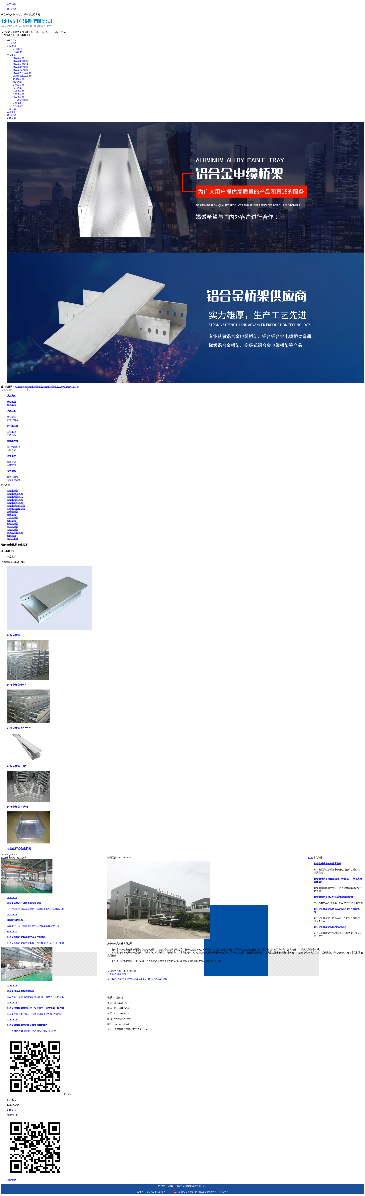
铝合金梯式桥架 (21, 70)
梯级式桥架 (18, 91)
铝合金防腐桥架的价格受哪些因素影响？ (334, 896)
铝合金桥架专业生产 (53, 386)
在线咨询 (111, 974)
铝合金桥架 (18, 58)
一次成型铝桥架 (21, 100)
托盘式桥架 (18, 94)
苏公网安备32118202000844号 (191, 1192)
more (3, 857)
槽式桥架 (17, 82)
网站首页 (11, 40)
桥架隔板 (17, 103)
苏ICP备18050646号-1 (156, 1192)
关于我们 (11, 3)
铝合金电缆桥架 (21, 61)
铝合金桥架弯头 (21, 64)
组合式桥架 (18, 97)
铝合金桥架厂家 (71, 386)
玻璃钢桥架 (18, 79)
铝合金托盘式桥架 (22, 73)
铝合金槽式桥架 (21, 67)
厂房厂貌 (11, 109)
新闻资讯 (11, 46)
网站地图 (211, 1192)
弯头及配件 (18, 106)
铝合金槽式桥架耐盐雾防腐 (327, 863)
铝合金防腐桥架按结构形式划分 (330, 927)
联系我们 (11, 9)
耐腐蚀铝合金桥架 (22, 76)
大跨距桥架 (18, 85)
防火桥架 (17, 88)
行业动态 (17, 52)
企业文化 (11, 112)
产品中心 (11, 55)
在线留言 (11, 118)
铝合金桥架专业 (35, 386)
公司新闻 (17, 49)
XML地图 (223, 1192)
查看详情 (121, 974)
